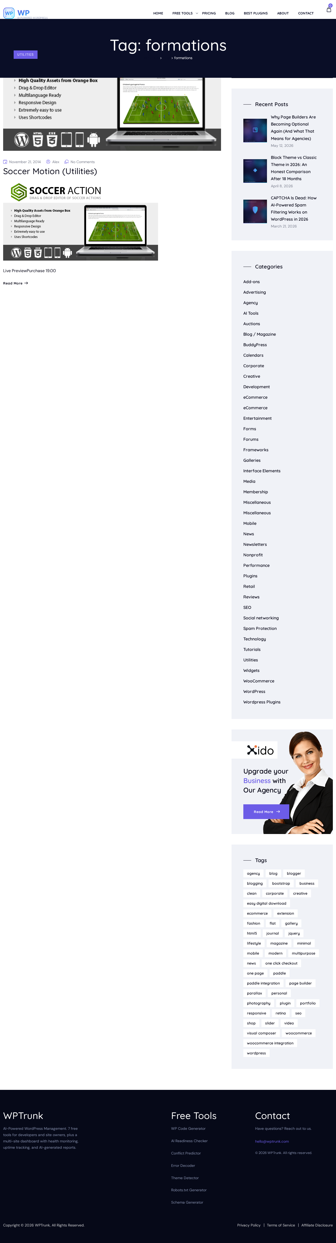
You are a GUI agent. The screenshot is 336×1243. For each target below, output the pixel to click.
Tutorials (252, 649)
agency (253, 873)
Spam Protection (260, 628)
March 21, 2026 (284, 226)
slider (270, 1023)
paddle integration (263, 983)
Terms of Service (281, 1225)
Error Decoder (183, 1165)
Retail (249, 586)
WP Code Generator (188, 1128)
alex (55, 161)
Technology (254, 638)
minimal (304, 943)
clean (251, 893)
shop (251, 1023)
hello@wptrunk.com (272, 1141)
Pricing (209, 13)
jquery (294, 933)
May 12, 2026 (282, 145)
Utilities (25, 54)
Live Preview (15, 270)
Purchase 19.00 (41, 270)
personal (279, 993)
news (251, 963)
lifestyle (254, 943)
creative (300, 893)
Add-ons (251, 281)
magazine (279, 943)
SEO (247, 607)
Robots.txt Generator (189, 1190)
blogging (255, 883)
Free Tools (182, 13)
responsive (256, 1013)
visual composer (261, 1033)
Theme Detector (185, 1177)
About (283, 13)
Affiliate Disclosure (317, 1225)
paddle (279, 973)
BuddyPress (255, 344)
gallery (291, 923)
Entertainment (257, 418)
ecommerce (257, 913)
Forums (251, 439)
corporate (275, 893)
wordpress (256, 1053)
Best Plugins (256, 13)
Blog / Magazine (259, 334)
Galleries (252, 460)
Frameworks (256, 449)
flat (273, 923)
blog (273, 873)
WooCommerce (258, 680)
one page (255, 973)
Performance (256, 565)
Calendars (253, 355)
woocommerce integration (270, 1043)
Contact (306, 13)
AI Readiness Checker (189, 1140)
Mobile (249, 523)
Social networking (261, 617)
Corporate (253, 365)
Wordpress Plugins (262, 702)
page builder (300, 983)
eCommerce (255, 397)
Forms (249, 428)
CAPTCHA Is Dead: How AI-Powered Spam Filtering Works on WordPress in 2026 (294, 208)
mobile (253, 953)
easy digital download (266, 903)
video (289, 1023)
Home (158, 13)
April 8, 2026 (282, 186)
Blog (229, 13)
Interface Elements (262, 470)
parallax (254, 993)
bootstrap (281, 883)
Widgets (251, 670)
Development (256, 386)
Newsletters (255, 544)
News (248, 533)
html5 (252, 933)
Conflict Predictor (186, 1153)
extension (285, 913)
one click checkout (281, 963)
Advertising (254, 292)
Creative (251, 376)
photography (258, 1003)
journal (272, 933)
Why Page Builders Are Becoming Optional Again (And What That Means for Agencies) (293, 127)
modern (275, 953)
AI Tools (251, 313)
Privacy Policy (249, 1225)
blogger (294, 873)
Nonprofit (253, 554)
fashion (253, 923)
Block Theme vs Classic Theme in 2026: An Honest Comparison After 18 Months (294, 168)
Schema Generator (187, 1202)
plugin (285, 1003)
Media (249, 481)
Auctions (251, 323)
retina (281, 1013)
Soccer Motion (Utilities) (50, 171)
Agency (250, 302)
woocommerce (299, 1033)
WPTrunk (42, 1225)
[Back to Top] (325, 1234)
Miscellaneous (257, 502)
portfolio (308, 1003)
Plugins (250, 575)
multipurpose (303, 953)
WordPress (254, 691)
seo (298, 1013)
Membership (255, 491)
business (307, 883)
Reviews (251, 596)
